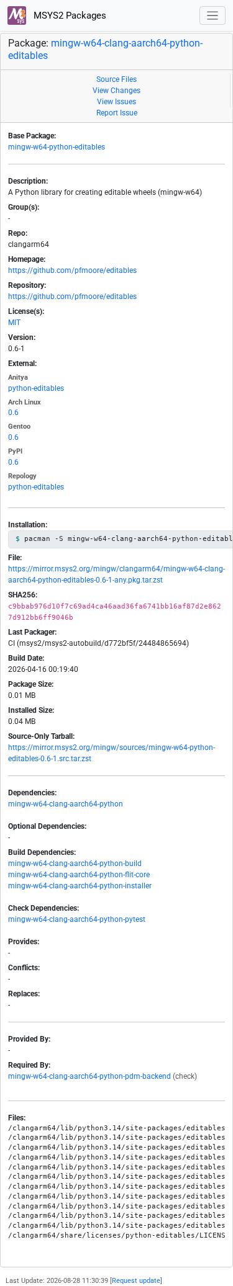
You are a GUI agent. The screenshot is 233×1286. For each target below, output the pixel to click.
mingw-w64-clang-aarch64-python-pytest (76, 919)
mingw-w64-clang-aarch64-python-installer (80, 886)
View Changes (116, 90)
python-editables (36, 388)
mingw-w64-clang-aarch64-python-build (75, 863)
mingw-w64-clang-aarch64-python (65, 804)
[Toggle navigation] (212, 15)
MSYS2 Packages (68, 15)
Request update (136, 1281)
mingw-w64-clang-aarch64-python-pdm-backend (89, 1076)
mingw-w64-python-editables (56, 147)
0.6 (13, 412)
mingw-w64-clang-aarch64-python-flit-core (79, 874)
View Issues (116, 101)
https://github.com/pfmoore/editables (72, 270)
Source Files (116, 79)
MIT (14, 322)
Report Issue (116, 113)
